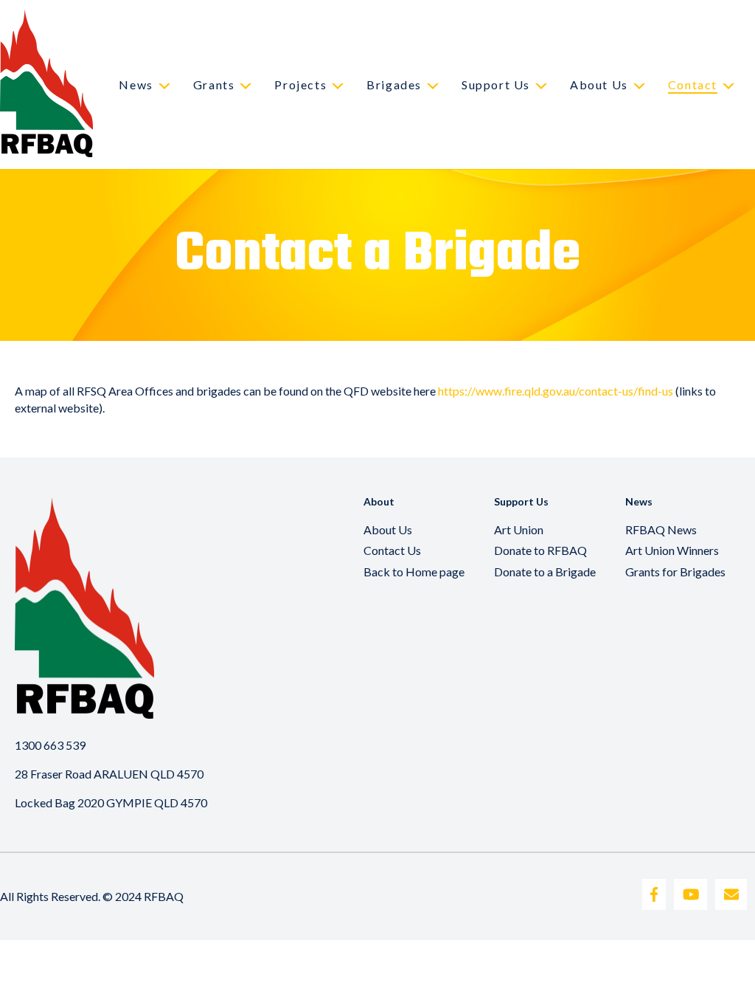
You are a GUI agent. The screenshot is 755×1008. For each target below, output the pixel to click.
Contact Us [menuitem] (392, 550)
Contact (692, 84)
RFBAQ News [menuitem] (661, 529)
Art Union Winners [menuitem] (672, 550)
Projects (300, 84)
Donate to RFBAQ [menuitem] (540, 550)
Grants (214, 84)
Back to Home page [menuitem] (414, 572)
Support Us (496, 84)
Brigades (394, 84)
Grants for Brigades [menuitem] (675, 572)
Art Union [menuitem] (518, 529)
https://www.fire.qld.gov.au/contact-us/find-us (555, 391)
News (136, 84)
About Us (599, 84)
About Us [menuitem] (387, 529)
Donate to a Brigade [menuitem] (545, 572)
